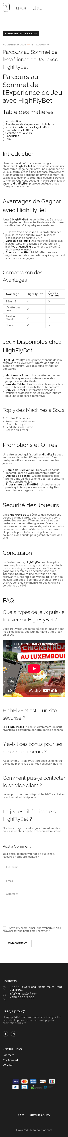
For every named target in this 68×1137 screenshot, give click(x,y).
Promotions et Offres (19, 130)
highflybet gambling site (21, 247)
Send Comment (17, 943)
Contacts (8, 1055)
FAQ (8, 139)
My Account (10, 1060)
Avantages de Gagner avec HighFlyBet (30, 124)
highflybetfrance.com (21, 33)
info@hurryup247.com (23, 994)
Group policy (40, 1115)
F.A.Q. (21, 1115)
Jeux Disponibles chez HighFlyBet (27, 127)
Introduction (13, 121)
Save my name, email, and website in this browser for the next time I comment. (32, 929)
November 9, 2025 (14, 44)
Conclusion (12, 136)
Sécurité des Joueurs (18, 133)
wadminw (42, 44)
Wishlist (8, 1065)
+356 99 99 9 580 (22, 997)
